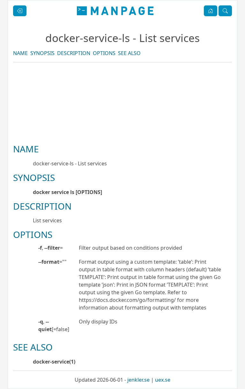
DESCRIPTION (73, 53)
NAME (20, 53)
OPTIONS (104, 53)
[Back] (19, 10)
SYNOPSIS (42, 53)
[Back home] (115, 10)
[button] (210, 10)
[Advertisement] (122, 125)
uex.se (162, 379)
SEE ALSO (129, 53)
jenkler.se (138, 379)
